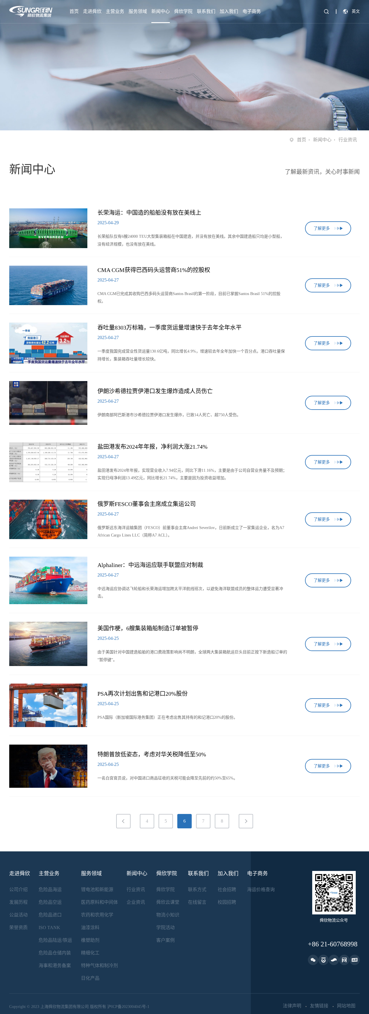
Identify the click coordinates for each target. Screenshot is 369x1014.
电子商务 (251, 11)
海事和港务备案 (55, 965)
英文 (356, 11)
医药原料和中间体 (99, 902)
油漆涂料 (90, 927)
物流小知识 (167, 914)
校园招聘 (227, 902)
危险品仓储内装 (55, 952)
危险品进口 (50, 914)
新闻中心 (160, 11)
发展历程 (18, 902)
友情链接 (319, 1006)
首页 (74, 11)
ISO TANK (49, 927)
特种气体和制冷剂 (99, 965)
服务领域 (138, 11)
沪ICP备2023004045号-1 (128, 1007)
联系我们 (206, 11)
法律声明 (292, 1006)
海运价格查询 (261, 889)
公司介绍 (18, 889)
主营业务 (115, 11)
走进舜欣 (92, 11)
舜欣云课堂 (167, 902)
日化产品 (90, 978)
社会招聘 (227, 889)
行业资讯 (136, 889)
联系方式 (197, 889)
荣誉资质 (18, 927)
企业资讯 (136, 902)
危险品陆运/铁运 (55, 940)
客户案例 (165, 940)
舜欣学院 (183, 11)
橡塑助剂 (90, 940)
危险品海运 (50, 889)
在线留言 (197, 902)
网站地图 (346, 1006)
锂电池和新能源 (97, 889)
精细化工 (90, 952)
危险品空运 (50, 902)
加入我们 (229, 11)
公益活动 (18, 914)
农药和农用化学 (97, 914)
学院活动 (165, 927)
